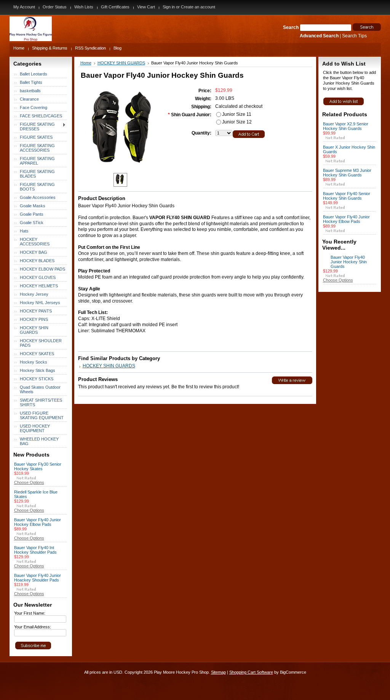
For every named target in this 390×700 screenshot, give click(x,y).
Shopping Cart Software (251, 672)
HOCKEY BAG (33, 252)
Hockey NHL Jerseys (40, 302)
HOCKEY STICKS (36, 378)
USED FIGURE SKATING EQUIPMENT (42, 415)
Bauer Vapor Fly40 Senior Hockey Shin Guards (346, 195)
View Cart (146, 7)
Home (85, 63)
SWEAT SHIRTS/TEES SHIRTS (41, 402)
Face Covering (33, 107)
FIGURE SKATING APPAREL (37, 160)
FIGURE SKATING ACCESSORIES (37, 147)
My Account (24, 7)
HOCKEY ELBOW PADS (42, 269)
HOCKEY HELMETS (39, 286)
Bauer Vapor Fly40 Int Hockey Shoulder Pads (35, 549)
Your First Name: (29, 613)
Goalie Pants (31, 214)
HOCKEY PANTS (36, 311)
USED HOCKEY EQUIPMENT (35, 428)
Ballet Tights (31, 82)
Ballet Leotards (33, 74)
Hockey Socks (33, 362)
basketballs (30, 90)
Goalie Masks (32, 205)
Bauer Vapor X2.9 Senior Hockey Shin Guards (345, 126)
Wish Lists (83, 7)
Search (291, 27)
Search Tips (354, 36)
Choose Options (29, 482)
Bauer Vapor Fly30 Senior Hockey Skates (37, 466)
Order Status (55, 7)
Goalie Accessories (38, 197)
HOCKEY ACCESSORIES (35, 241)
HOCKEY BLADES (37, 260)
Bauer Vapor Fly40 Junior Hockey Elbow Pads (37, 522)
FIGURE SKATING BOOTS (37, 186)
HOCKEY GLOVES (38, 277)
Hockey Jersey (34, 294)
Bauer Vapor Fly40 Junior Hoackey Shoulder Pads (37, 577)
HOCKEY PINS (34, 319)
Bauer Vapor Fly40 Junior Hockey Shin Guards (349, 262)
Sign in (169, 7)
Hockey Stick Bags (37, 370)
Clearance (29, 99)
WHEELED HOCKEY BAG (39, 441)
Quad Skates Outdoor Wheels (40, 389)
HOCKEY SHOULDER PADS (41, 343)
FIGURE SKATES (36, 137)
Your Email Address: (32, 627)
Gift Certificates (115, 7)
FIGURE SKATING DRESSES (34, 126)
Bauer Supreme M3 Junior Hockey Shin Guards (347, 172)
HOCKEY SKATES (37, 353)
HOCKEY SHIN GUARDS (34, 330)
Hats (24, 231)
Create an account (198, 7)
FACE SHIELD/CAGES (41, 116)
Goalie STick (31, 222)
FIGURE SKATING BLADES (37, 173)
